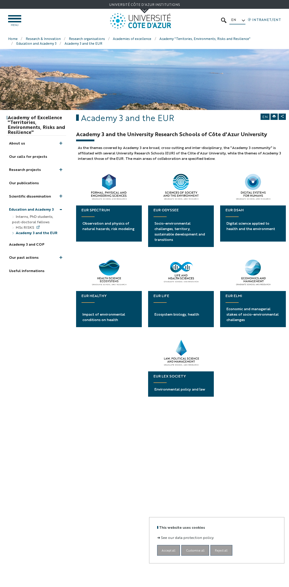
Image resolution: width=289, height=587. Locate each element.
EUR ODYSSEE (166, 209)
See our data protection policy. (187, 537)
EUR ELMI (234, 295)
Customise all (195, 550)
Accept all (168, 550)
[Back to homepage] (140, 21)
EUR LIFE (161, 295)
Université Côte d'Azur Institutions (144, 4)
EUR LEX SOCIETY (170, 376)
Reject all (221, 550)
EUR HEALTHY (94, 295)
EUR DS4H (235, 209)
